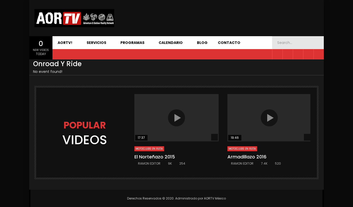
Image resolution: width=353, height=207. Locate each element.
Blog (202, 42)
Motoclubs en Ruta (149, 149)
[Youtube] (298, 54)
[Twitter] (287, 54)
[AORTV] (74, 18)
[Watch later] (318, 54)
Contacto (229, 42)
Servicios (96, 42)
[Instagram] (308, 54)
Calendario (171, 42)
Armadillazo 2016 (246, 157)
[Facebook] (277, 54)
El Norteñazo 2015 (154, 157)
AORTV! (65, 42)
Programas (132, 42)
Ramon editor (149, 163)
